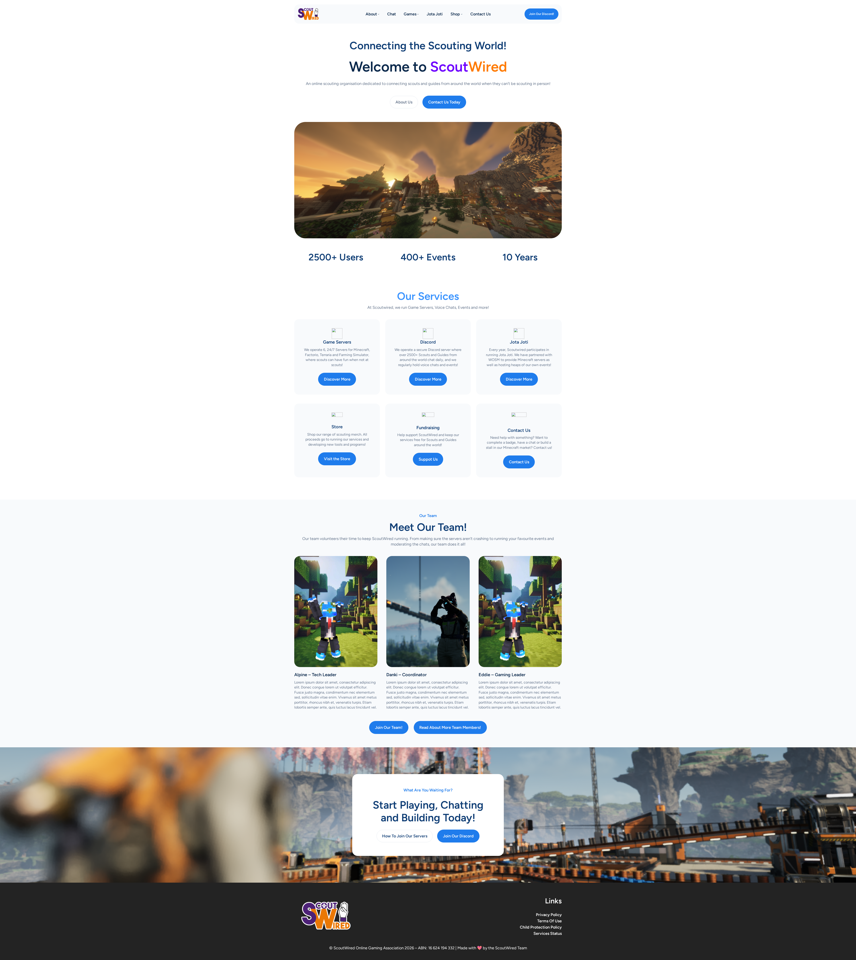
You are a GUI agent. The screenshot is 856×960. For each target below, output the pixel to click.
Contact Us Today (444, 102)
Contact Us (519, 461)
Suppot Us (428, 459)
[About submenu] (378, 14)
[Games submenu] (418, 14)
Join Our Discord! (541, 14)
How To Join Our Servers (404, 836)
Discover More (337, 379)
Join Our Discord (458, 836)
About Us (403, 102)
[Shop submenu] (462, 14)
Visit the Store (337, 458)
